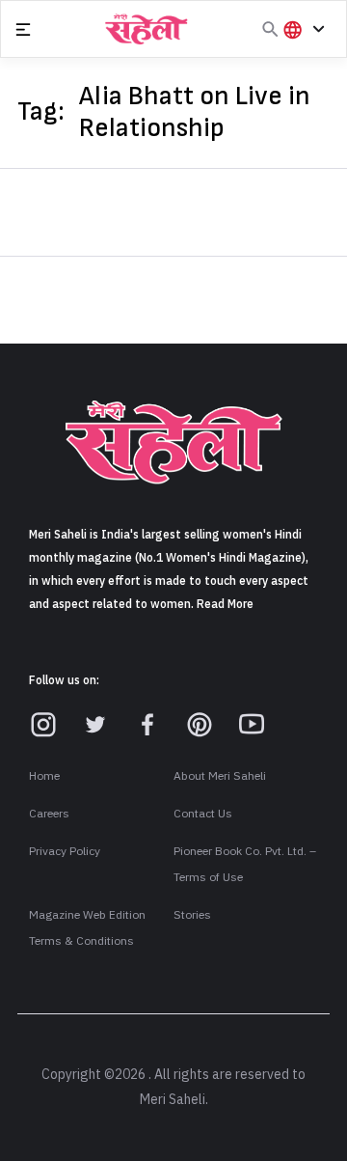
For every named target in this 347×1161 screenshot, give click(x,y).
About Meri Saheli (220, 776)
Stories (192, 915)
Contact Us (203, 813)
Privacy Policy (64, 851)
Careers (49, 813)
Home (44, 776)
